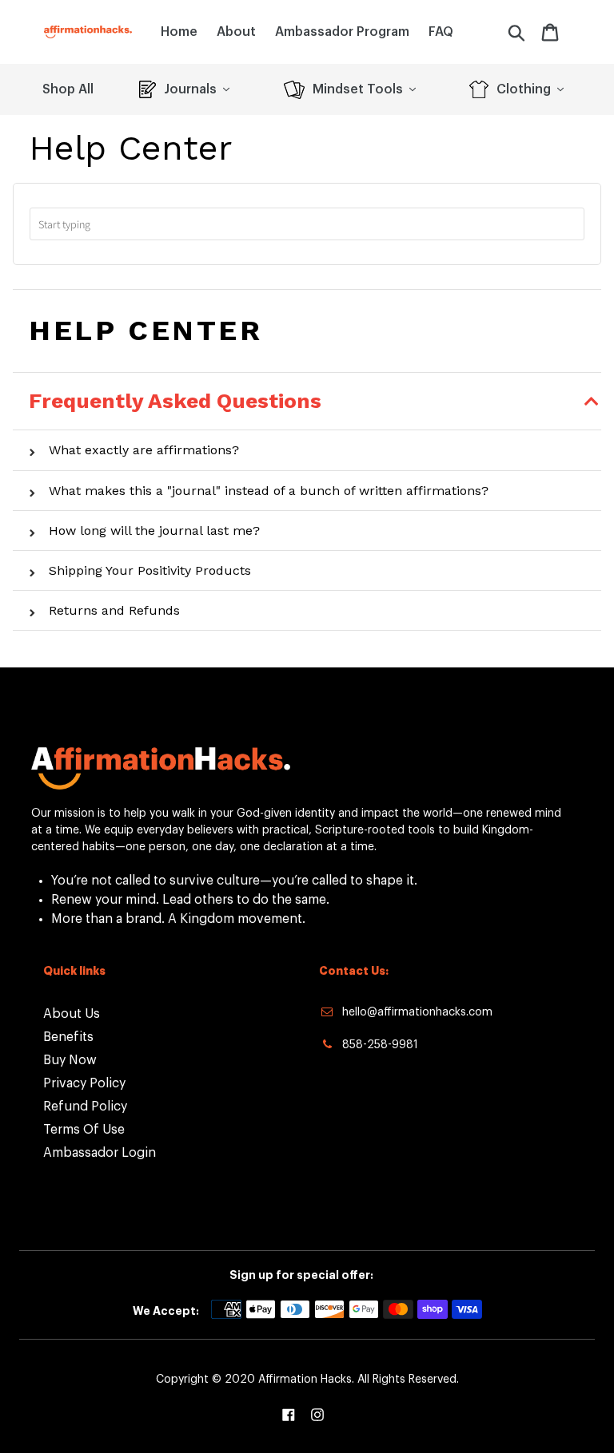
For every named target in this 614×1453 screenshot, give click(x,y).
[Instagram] (317, 1414)
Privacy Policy (84, 1083)
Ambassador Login (99, 1152)
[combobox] (307, 224)
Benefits (68, 1037)
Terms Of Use (84, 1129)
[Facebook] (288, 1414)
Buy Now (70, 1060)
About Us (71, 1014)
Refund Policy (85, 1106)
